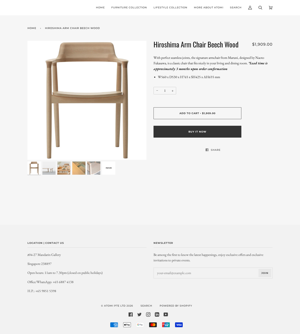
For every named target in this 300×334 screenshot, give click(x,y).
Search (146, 305)
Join (264, 273)
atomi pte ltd (115, 305)
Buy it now (197, 131)
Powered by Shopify (176, 305)
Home (31, 28)
